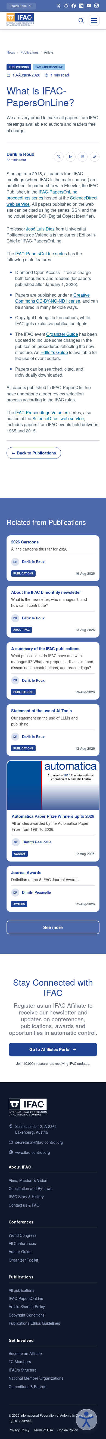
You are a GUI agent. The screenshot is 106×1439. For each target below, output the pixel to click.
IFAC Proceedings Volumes (41, 412)
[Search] (81, 20)
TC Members (20, 1361)
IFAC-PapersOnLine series (41, 253)
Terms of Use (43, 1430)
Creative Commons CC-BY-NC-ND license (52, 298)
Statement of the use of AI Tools (41, 711)
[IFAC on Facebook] (74, 6)
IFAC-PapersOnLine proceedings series (42, 195)
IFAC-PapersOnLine (26, 1298)
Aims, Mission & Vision (28, 1180)
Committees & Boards (27, 1386)
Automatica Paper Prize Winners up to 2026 (53, 816)
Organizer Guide (62, 334)
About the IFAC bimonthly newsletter (46, 592)
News (11, 52)
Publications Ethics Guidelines (34, 1323)
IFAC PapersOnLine (49, 67)
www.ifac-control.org (32, 1152)
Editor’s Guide (54, 352)
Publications (29, 52)
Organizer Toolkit (23, 1260)
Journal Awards (26, 872)
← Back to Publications (34, 453)
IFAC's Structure (23, 1370)
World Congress (22, 1235)
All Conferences (22, 1243)
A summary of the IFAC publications (45, 648)
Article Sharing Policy (27, 1306)
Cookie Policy (67, 1430)
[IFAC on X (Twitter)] (58, 6)
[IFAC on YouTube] (89, 6)
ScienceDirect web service (58, 418)
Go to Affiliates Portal (49, 1049)
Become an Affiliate (25, 1353)
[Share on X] (59, 157)
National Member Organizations (36, 1378)
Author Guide (20, 1251)
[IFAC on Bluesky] (66, 6)
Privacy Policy (19, 1430)
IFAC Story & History (26, 1196)
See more (53, 927)
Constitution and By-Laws (30, 1188)
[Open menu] (94, 20)
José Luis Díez (40, 229)
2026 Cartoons (25, 542)
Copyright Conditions (27, 1315)
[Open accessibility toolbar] (86, 1419)
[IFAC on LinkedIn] (81, 6)
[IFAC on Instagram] (96, 6)
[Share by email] (83, 157)
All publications (21, 1290)
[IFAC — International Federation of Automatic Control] (20, 19)
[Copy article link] (94, 157)
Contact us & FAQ (24, 1205)
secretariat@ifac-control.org (39, 1142)
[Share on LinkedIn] (71, 157)
